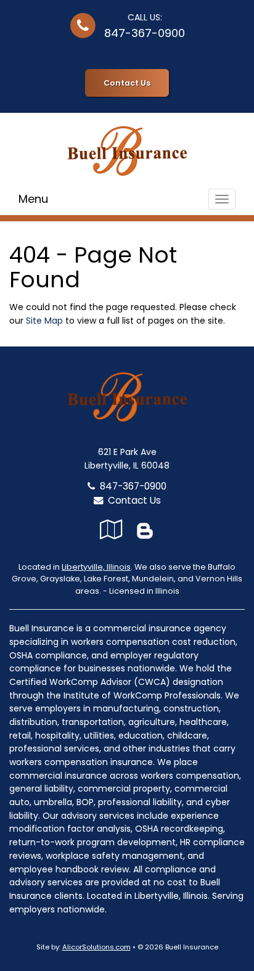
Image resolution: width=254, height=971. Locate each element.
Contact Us (127, 83)
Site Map (44, 320)
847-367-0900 (144, 33)
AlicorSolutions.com (96, 947)
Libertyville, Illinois (96, 567)
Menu (33, 199)
